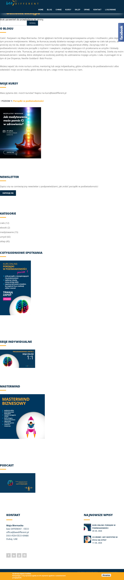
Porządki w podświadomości (28, 100)
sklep (2, 241)
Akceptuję (106, 575)
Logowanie (110, 10)
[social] (8, 555)
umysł (3, 236)
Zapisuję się (8, 193)
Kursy (68, 10)
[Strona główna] (22, 3)
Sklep (77, 10)
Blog (49, 10)
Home (40, 10)
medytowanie (7, 232)
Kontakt (97, 10)
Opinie (87, 10)
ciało (2, 223)
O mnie (59, 10)
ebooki (3, 227)
